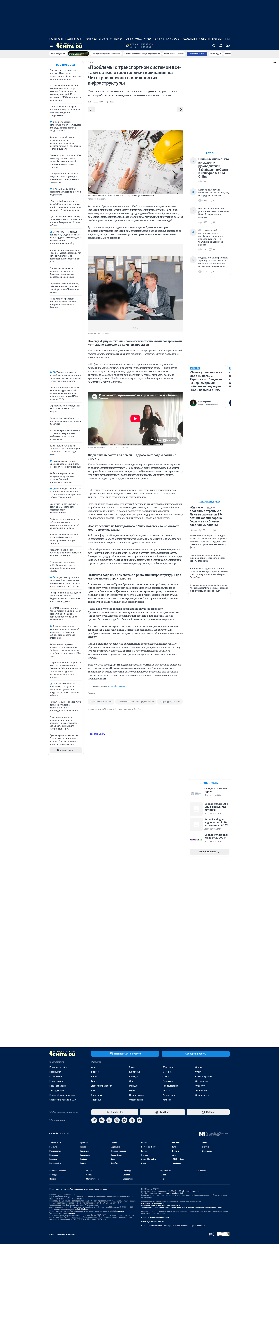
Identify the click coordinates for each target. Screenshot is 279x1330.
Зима (132, 1067)
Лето (131, 1081)
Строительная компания (101, 701)
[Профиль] (227, 46)
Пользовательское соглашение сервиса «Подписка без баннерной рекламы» (173, 1226)
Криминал (134, 1072)
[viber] (117, 1120)
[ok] (109, 1120)
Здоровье (96, 1099)
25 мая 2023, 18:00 (95, 102)
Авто (93, 1067)
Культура (133, 1076)
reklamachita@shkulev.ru (192, 1191)
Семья (198, 1067)
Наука (132, 1090)
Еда (93, 1090)
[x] (132, 1120)
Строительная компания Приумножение (136, 701)
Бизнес (95, 1072)
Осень (165, 1076)
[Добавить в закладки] (91, 109)
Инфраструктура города (170, 701)
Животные (96, 1095)
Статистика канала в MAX (62, 1099)
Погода (118, 39)
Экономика (201, 1090)
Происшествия (170, 1085)
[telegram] (94, 1120)
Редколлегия (190, 39)
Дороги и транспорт (101, 1085)
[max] (124, 1120)
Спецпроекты (202, 1095)
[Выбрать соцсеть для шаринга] (180, 109)
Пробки (228, 39)
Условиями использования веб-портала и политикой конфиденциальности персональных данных (182, 1207)
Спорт (198, 1072)
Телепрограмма (133, 39)
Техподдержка (56, 1090)
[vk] (102, 1120)
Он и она (166, 1072)
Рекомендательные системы (153, 1222)
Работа (166, 1090)
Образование (136, 1099)
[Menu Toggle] (51, 46)
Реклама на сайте (58, 1067)
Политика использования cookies (155, 1218)
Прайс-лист (55, 1072)
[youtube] (139, 1120)
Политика (167, 1081)
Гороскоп (159, 39)
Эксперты (204, 39)
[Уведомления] (220, 46)
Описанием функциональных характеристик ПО (161, 1205)
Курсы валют (173, 39)
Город (94, 1081)
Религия (166, 1099)
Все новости (56, 39)
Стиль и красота (203, 1076)
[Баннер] (78, 53)
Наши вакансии (57, 1085)
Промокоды (90, 39)
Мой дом (133, 1085)
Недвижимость (73, 39)
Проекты (217, 39)
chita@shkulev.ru (81, 1209)
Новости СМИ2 (96, 733)
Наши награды (57, 1081)
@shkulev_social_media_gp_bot (170, 1193)
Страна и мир (202, 1081)
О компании (55, 1076)
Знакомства (105, 39)
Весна (94, 1076)
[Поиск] (213, 46)
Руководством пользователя (153, 1203)
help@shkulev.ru (68, 1213)
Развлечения (169, 1095)
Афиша (147, 39)
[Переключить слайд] (93, 287)
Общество (167, 1067)
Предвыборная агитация (62, 1095)
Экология (200, 1085)
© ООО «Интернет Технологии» (62, 1234)
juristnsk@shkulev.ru (116, 1211)
